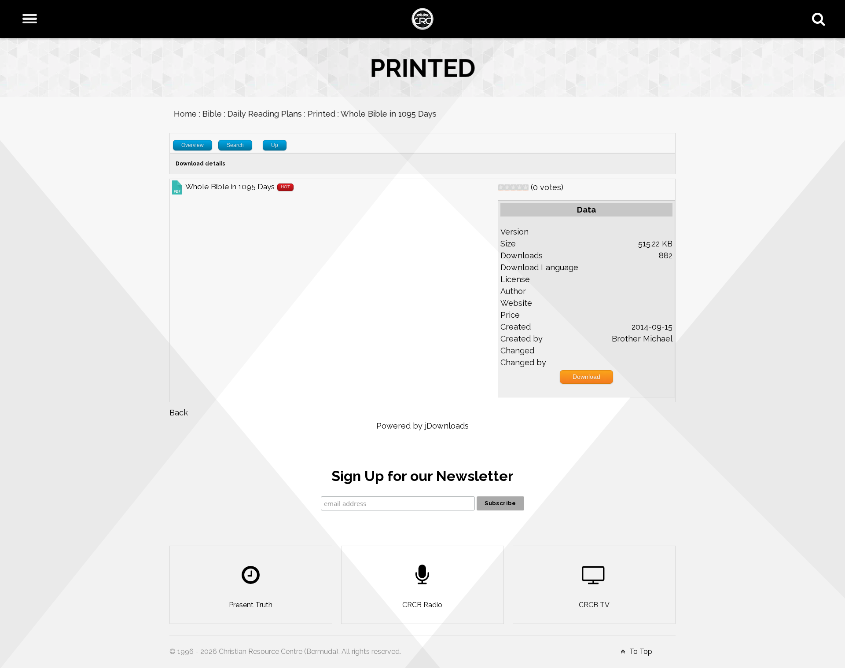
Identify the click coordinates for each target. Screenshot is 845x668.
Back (178, 412)
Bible (207, 113)
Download (586, 376)
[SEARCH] (820, 19)
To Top (640, 651)
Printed (317, 113)
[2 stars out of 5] (504, 187)
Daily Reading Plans (260, 113)
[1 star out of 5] (501, 187)
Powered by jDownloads (422, 425)
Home (180, 113)
